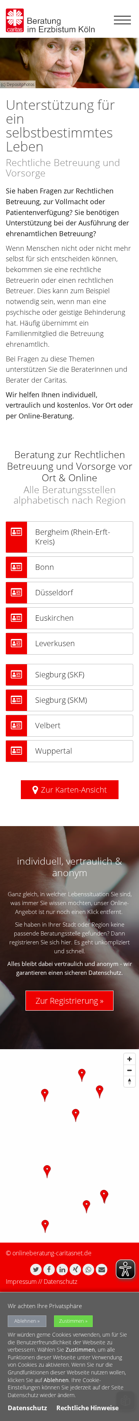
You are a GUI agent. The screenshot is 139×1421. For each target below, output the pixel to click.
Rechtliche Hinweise (87, 1408)
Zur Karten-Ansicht (74, 789)
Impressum (21, 1281)
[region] (69, 1146)
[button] (36, 1269)
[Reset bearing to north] (129, 1081)
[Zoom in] (129, 1059)
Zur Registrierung (67, 1000)
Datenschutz (60, 1281)
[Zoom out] (129, 1070)
